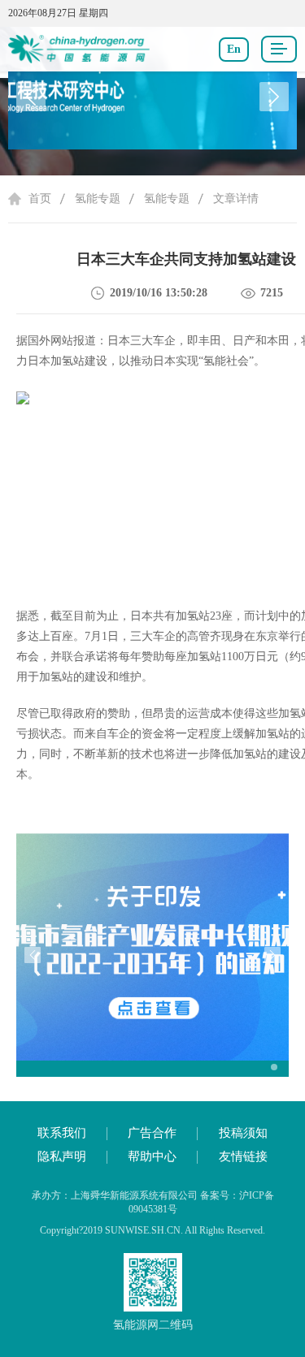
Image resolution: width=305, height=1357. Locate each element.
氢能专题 (97, 198)
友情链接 (243, 1156)
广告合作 (152, 1132)
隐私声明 (61, 1156)
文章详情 (236, 198)
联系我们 (61, 1132)
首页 (39, 198)
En (234, 49)
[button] (274, 96)
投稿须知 (243, 1132)
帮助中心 (152, 1156)
